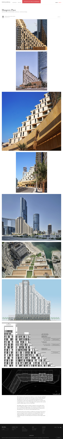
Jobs (27, 2)
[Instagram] (55, 427)
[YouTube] (60, 427)
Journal (30, 2)
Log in (56, 2)
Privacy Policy (40, 437)
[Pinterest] (56, 17)
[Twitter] (54, 17)
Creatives (19, 2)
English (3, 429)
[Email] (61, 17)
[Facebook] (52, 17)
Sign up (59, 2)
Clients (24, 2)
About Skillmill (14, 428)
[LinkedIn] (58, 427)
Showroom (14, 2)
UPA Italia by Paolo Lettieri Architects (10, 16)
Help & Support (34, 428)
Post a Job (35, 2)
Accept (58, 437)
